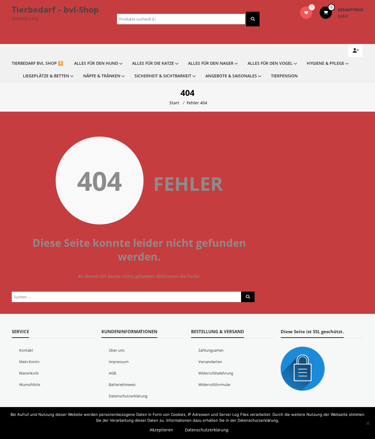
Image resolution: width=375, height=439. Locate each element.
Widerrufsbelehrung (215, 373)
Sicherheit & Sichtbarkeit (162, 76)
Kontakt (26, 350)
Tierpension (284, 76)
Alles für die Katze (153, 63)
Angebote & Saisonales (231, 76)
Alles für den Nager (210, 63)
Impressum (119, 361)
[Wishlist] (306, 12)
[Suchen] (253, 19)
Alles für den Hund (96, 63)
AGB (112, 373)
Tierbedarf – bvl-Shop (55, 9)
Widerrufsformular (214, 384)
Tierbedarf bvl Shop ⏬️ (37, 63)
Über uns (117, 350)
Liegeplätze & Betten (46, 76)
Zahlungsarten (211, 350)
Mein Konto (29, 361)
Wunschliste (29, 384)
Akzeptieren (161, 430)
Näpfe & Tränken (101, 76)
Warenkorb (29, 373)
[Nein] (368, 423)
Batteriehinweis (122, 384)
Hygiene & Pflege (325, 63)
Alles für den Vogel (270, 63)
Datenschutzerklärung (128, 396)
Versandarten (210, 361)
